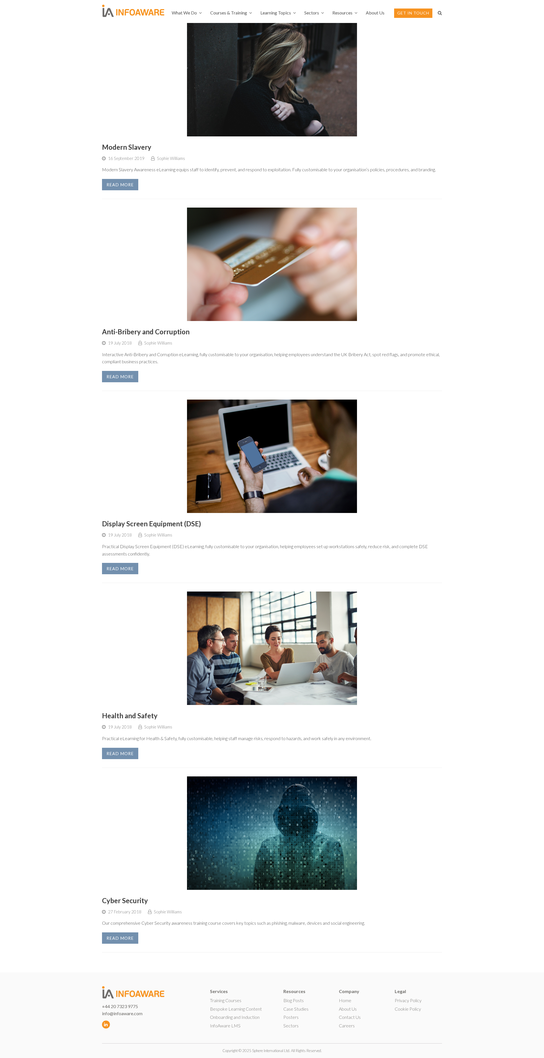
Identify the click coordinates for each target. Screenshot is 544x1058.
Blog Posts (293, 1000)
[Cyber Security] (272, 886)
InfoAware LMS (225, 1025)
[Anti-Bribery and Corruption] (272, 317)
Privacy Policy (408, 1000)
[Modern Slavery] (272, 132)
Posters (291, 1017)
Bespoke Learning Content (236, 1008)
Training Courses (225, 1000)
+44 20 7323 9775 (120, 1006)
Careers (347, 1025)
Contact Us (350, 1017)
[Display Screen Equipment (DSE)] (272, 509)
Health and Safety (130, 715)
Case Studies (296, 1008)
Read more (120, 184)
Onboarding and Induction (235, 1017)
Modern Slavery (126, 147)
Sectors (291, 1025)
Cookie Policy (408, 1008)
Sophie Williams (171, 158)
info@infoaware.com (122, 1013)
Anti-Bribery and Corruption (146, 332)
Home (345, 1000)
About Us (348, 1008)
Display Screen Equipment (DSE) (151, 524)
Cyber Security (125, 900)
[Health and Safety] (272, 701)
